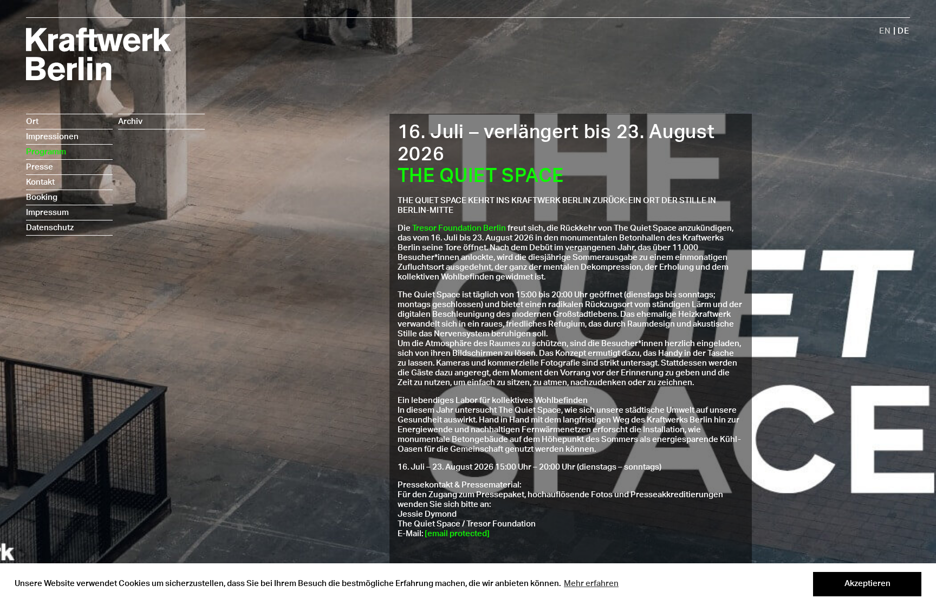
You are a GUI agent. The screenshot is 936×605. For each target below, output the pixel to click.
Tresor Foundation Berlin (459, 228)
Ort (32, 122)
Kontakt (40, 182)
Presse (39, 167)
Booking (41, 197)
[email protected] (457, 534)
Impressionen (52, 137)
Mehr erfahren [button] (591, 584)
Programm (46, 152)
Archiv (130, 122)
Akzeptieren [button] (867, 584)
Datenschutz (50, 228)
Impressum (47, 213)
